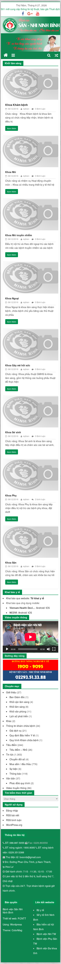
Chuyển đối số (17, 759)
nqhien (26, 108)
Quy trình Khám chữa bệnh (24, 740)
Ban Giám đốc (17, 697)
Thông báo (15, 773)
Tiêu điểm (11, 745)
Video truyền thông (16, 788)
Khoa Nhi (10, 172)
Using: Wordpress (12, 924)
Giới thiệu (11, 692)
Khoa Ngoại (12, 298)
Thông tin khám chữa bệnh (20, 725)
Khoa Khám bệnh (16, 105)
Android (40, 607)
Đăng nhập (12, 810)
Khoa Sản (10, 562)
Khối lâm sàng (17, 706)
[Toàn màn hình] (54, 649)
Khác (9, 721)
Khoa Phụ (11, 495)
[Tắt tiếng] (48, 649)
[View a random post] (56, 55)
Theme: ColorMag (12, 930)
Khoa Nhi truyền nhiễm (18, 235)
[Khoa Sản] (30, 529)
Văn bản (10, 778)
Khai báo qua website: (25, 598)
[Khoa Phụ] (30, 462)
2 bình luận (39, 499)
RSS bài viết (12, 815)
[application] (30, 637)
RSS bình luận (14, 820)
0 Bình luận (39, 108)
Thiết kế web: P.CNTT (14, 918)
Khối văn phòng (17, 711)
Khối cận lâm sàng (19, 702)
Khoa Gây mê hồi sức (17, 365)
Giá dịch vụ (15, 730)
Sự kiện (13, 769)
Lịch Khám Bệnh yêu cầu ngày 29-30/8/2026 (25, 9)
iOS (48, 607)
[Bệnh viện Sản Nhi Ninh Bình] (5, 55)
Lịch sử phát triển (18, 716)
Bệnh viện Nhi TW (46, 934)
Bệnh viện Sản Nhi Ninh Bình (13, 910)
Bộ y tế (40, 910)
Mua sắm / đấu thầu (20, 764)
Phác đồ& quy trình (19, 783)
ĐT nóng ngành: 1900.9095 (20, 847)
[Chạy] (7, 649)
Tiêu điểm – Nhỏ (18, 749)
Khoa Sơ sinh (13, 432)
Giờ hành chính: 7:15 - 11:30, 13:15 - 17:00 (28, 871)
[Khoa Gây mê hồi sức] (30, 331)
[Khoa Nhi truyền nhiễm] (30, 201)
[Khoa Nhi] (30, 138)
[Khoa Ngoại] (30, 264)
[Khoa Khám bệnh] (30, 71)
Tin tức (10, 754)
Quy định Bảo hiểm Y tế (22, 735)
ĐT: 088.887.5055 (15, 842)
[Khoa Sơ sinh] (30, 398)
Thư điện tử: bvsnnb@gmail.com (23, 857)
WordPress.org (14, 825)
